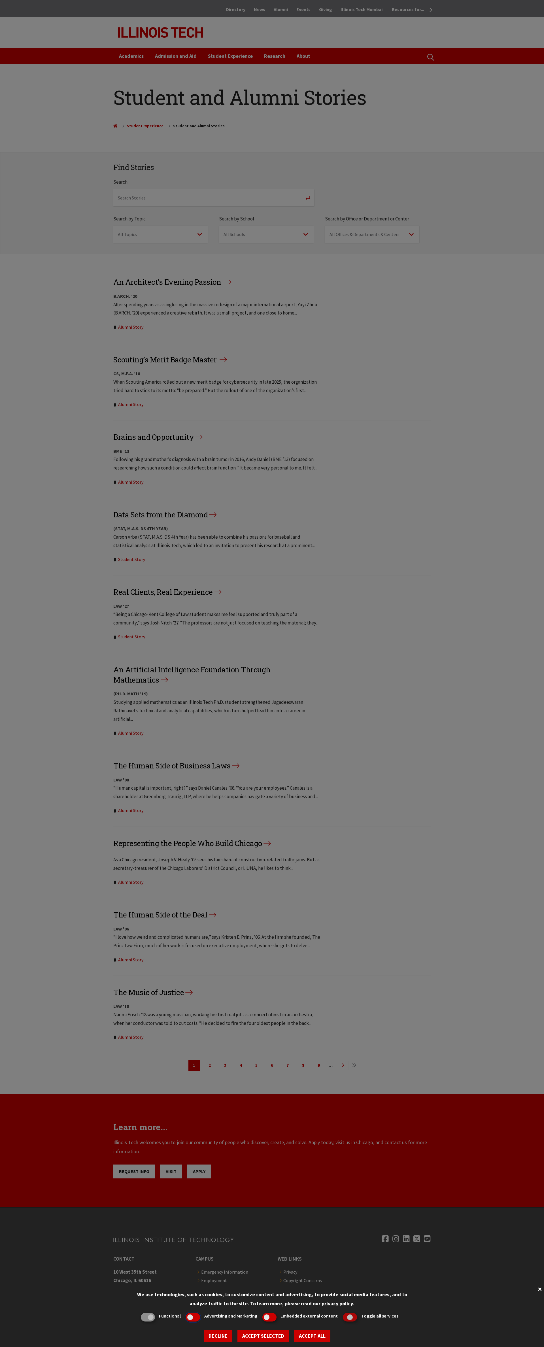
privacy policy (337, 1303)
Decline (218, 1336)
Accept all (312, 1336)
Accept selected (263, 1336)
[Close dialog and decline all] (540, 1288)
